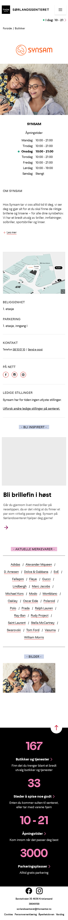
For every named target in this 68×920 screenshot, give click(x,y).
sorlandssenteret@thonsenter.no (34, 909)
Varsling (60, 914)
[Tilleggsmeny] (60, 10)
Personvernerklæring (26, 914)
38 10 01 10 (19, 349)
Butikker (20, 28)
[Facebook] (6, 374)
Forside (7, 28)
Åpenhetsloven (46, 914)
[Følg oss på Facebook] (28, 890)
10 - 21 (54, 20)
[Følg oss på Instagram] (39, 890)
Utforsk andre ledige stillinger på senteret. (31, 408)
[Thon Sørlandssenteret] (25, 9)
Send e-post (35, 349)
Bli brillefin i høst (27, 494)
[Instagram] (14, 374)
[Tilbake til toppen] (56, 727)
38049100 (34, 904)
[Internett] (23, 374)
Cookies (8, 914)
